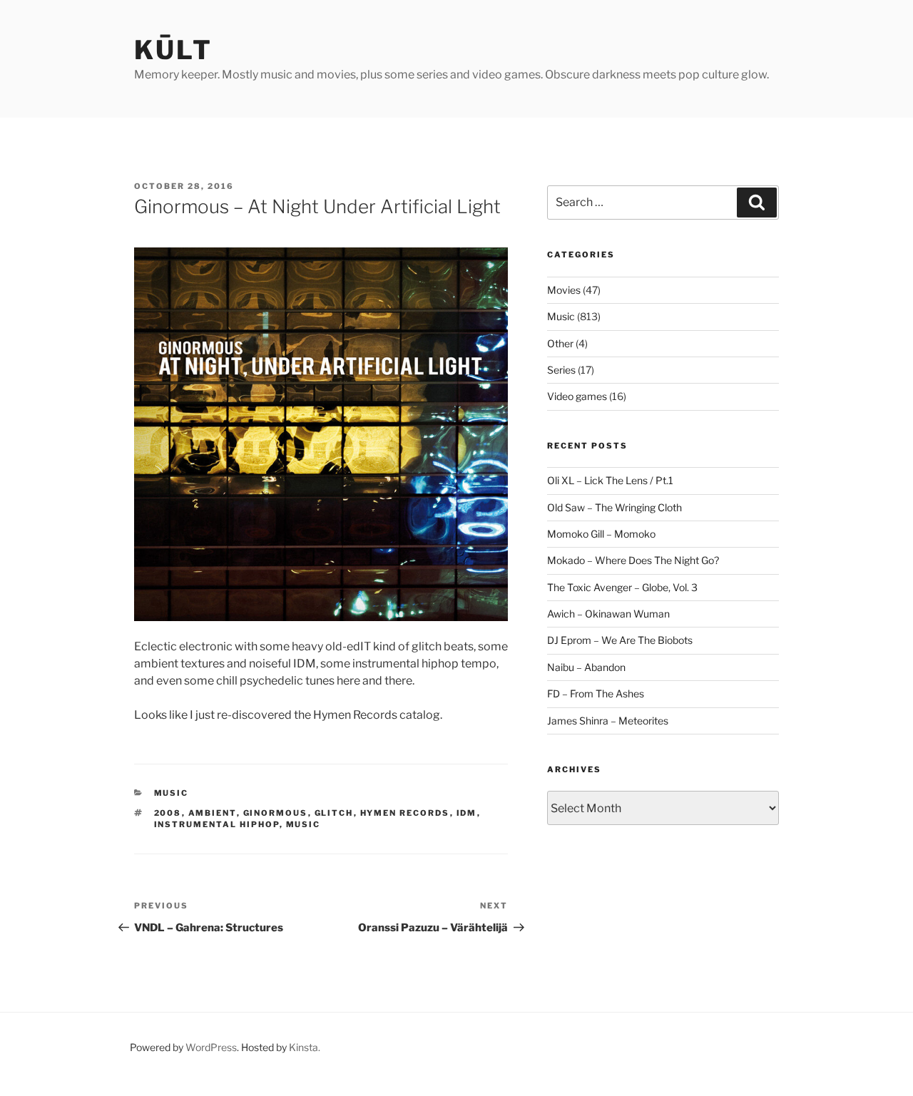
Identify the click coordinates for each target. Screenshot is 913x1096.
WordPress (211, 1047)
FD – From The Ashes (595, 693)
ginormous (275, 813)
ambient (212, 813)
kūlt (173, 50)
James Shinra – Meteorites (607, 721)
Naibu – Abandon (586, 667)
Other (560, 343)
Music (171, 793)
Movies (564, 290)
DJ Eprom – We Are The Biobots (620, 640)
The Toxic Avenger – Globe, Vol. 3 (622, 587)
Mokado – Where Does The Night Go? (633, 560)
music (303, 824)
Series (561, 370)
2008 (168, 813)
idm (466, 813)
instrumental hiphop (217, 824)
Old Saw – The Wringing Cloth (614, 507)
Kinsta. (304, 1047)
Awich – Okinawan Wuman (608, 614)
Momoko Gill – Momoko (601, 534)
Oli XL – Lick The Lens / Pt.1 (610, 480)
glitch (334, 813)
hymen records (405, 813)
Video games (577, 396)
